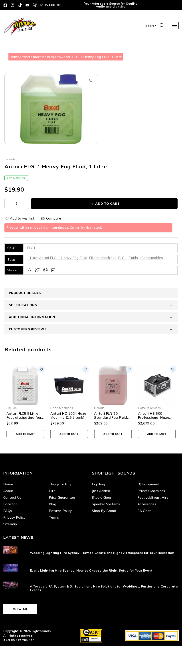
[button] (91, 80)
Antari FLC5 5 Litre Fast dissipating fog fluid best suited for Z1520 (23, 419)
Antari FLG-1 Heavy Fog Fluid (63, 258)
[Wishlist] (19, 218)
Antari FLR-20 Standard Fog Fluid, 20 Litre (111, 417)
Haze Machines (61, 408)
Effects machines (34, 57)
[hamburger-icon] (174, 25)
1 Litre (32, 258)
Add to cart (107, 204)
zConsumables (151, 258)
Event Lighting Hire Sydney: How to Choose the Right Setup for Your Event (91, 570)
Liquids (54, 57)
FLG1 (122, 258)
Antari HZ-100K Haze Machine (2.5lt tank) (68, 415)
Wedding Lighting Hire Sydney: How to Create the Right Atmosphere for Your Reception (102, 553)
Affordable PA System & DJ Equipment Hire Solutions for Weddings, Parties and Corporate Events (104, 588)
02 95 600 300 (50, 5)
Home (14, 57)
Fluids (133, 258)
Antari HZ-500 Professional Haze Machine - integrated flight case (156, 419)
